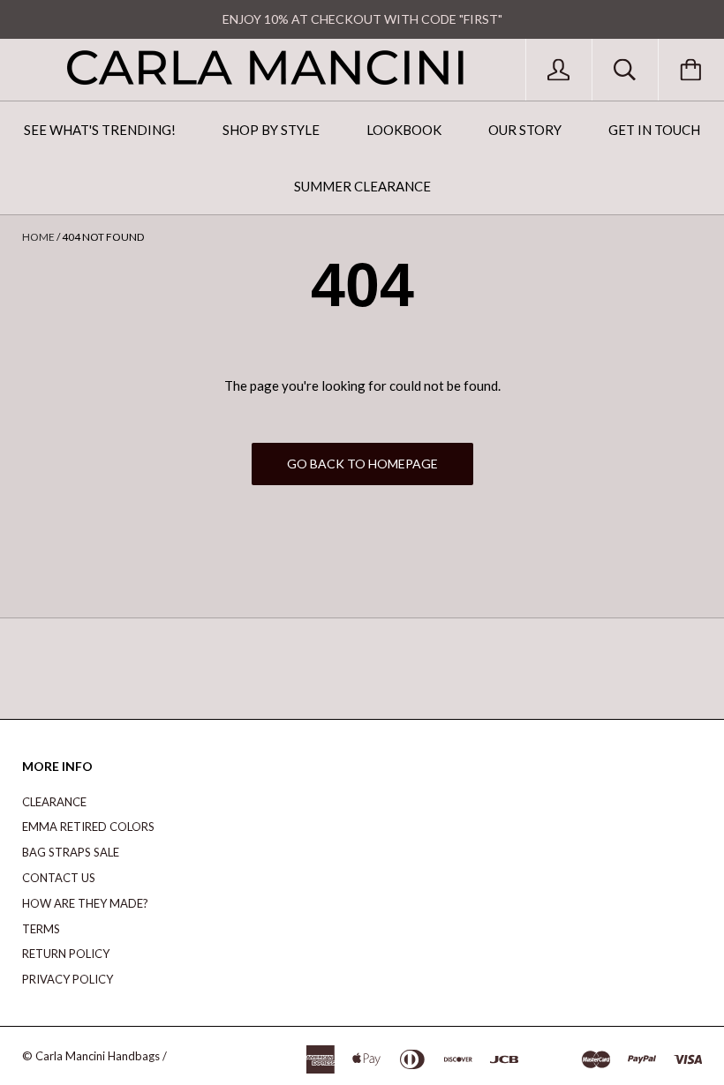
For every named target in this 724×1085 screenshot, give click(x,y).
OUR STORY (525, 130)
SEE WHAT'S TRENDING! (100, 130)
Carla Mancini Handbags (97, 1056)
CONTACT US (58, 878)
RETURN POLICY (65, 954)
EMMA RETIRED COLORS (88, 826)
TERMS (41, 929)
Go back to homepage (362, 463)
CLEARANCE (54, 802)
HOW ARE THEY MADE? (85, 903)
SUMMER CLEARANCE (362, 186)
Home (38, 236)
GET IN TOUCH (654, 130)
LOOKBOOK (403, 130)
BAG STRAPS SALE (70, 852)
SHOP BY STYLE (271, 130)
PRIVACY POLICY (67, 979)
